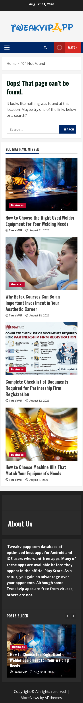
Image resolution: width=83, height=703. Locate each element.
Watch (72, 47)
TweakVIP (16, 230)
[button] (7, 47)
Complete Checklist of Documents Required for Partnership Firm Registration (37, 387)
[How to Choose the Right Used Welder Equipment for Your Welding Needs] (41, 184)
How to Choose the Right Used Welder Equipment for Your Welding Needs (40, 220)
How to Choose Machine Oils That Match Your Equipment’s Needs (36, 470)
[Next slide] (73, 616)
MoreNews (30, 697)
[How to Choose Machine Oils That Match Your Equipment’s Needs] (41, 434)
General (16, 284)
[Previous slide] (67, 616)
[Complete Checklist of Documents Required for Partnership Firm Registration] (41, 348)
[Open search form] (45, 47)
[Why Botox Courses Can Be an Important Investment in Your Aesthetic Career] (41, 263)
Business (17, 205)
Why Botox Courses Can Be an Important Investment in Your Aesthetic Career (33, 302)
